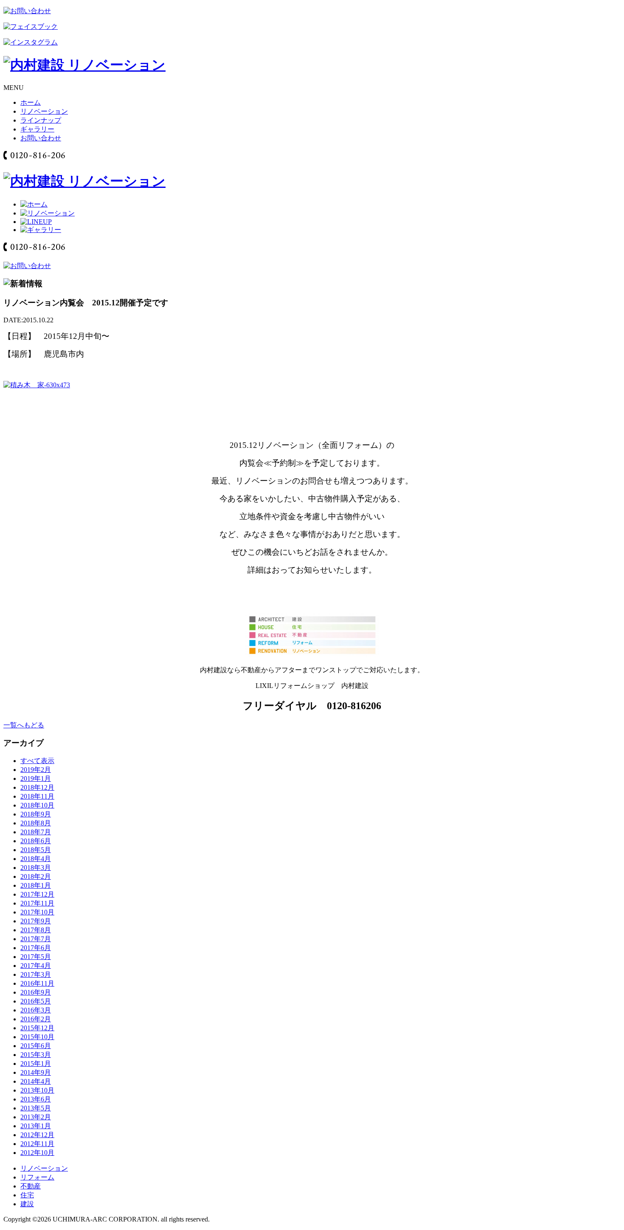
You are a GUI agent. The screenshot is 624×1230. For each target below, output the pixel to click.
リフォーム (37, 1177)
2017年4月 (35, 965)
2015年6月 (35, 1045)
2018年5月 (35, 849)
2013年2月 (35, 1117)
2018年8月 (35, 823)
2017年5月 (35, 956)
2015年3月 (35, 1054)
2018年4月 (35, 858)
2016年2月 (35, 1019)
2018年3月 (35, 867)
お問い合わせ (40, 138)
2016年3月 (35, 1010)
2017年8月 (35, 930)
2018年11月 (37, 796)
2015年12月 (37, 1028)
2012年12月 (37, 1134)
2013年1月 (35, 1125)
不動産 (30, 1186)
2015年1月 (35, 1063)
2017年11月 (37, 903)
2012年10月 (37, 1152)
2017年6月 (35, 947)
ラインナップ (40, 120)
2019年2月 (35, 769)
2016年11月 (37, 983)
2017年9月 (35, 921)
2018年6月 (35, 840)
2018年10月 (37, 805)
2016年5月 (35, 1001)
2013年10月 (37, 1090)
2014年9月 (35, 1072)
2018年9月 (35, 814)
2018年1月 (35, 885)
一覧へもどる (23, 725)
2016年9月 (35, 992)
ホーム (30, 102)
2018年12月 (37, 787)
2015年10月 (37, 1036)
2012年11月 (37, 1143)
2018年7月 (35, 832)
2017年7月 (35, 938)
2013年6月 (35, 1099)
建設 (27, 1204)
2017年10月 (37, 912)
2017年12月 (37, 894)
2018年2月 (35, 876)
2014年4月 (35, 1081)
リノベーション (44, 111)
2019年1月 (35, 778)
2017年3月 (35, 974)
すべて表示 (37, 760)
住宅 (27, 1195)
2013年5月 (35, 1108)
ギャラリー (37, 129)
